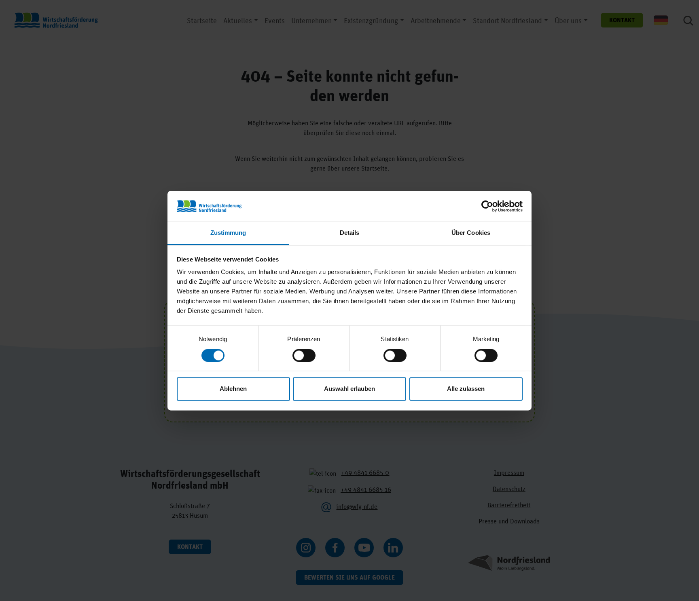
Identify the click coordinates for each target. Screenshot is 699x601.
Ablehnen (233, 389)
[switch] (304, 355)
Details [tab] (350, 233)
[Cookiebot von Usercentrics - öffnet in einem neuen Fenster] (487, 206)
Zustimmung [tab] (228, 233)
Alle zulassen (466, 389)
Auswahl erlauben (349, 389)
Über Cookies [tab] (470, 233)
